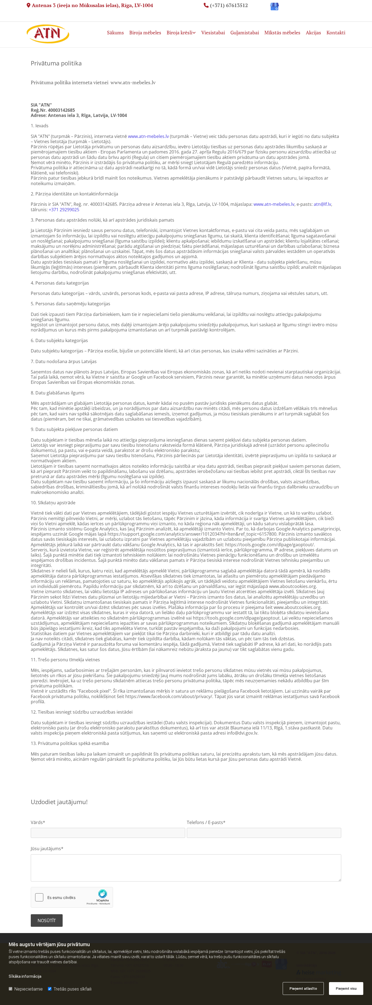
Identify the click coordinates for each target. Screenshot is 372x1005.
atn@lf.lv (322, 204)
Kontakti (336, 32)
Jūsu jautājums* (47, 848)
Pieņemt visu (346, 988)
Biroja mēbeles (145, 32)
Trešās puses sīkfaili (73, 989)
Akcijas (313, 32)
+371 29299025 (64, 210)
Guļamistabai (244, 32)
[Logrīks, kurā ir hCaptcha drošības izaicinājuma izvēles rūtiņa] (72, 897)
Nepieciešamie (28, 989)
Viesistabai (213, 32)
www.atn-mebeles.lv (133, 82)
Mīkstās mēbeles (282, 32)
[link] (178, 29)
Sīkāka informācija (25, 976)
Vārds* (38, 822)
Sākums (115, 32)
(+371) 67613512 (229, 5)
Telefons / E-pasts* (206, 822)
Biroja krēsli (179, 32)
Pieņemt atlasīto (303, 988)
